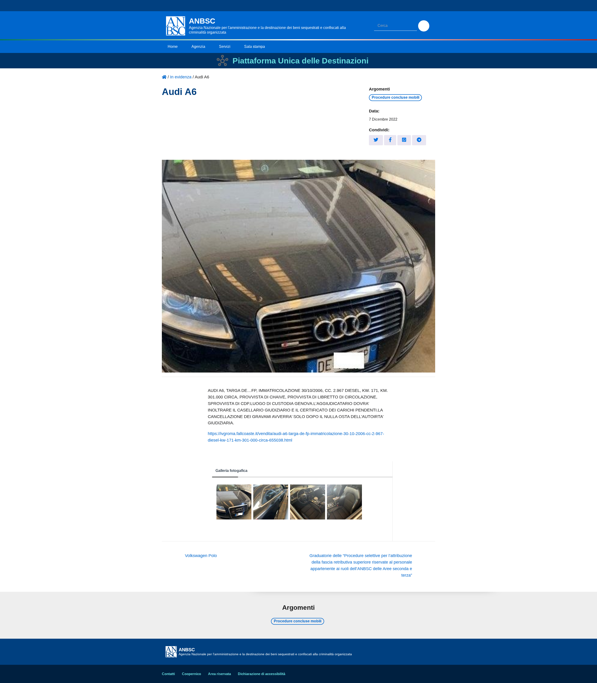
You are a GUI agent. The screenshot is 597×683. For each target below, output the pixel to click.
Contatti (168, 674)
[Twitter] (376, 140)
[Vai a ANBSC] (164, 77)
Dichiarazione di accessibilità (261, 674)
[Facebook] (390, 140)
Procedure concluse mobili (395, 97)
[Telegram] (419, 140)
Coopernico (191, 674)
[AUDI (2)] (344, 502)
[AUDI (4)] (270, 502)
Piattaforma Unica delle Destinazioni (300, 60)
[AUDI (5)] (233, 502)
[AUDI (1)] (307, 502)
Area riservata (219, 674)
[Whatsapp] (404, 140)
